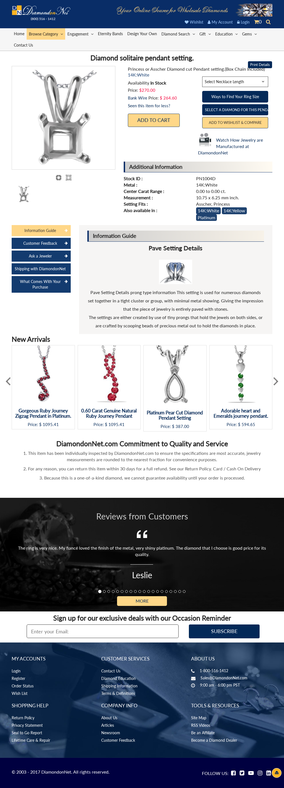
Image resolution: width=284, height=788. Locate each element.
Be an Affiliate (203, 732)
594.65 (248, 424)
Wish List (19, 693)
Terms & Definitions (118, 693)
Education (224, 34)
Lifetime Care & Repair (31, 740)
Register (18, 678)
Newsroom (110, 732)
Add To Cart (153, 120)
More (142, 600)
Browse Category (44, 34)
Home (19, 33)
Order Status (23, 686)
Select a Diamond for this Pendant (236, 110)
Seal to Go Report (27, 732)
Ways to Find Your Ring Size (235, 96)
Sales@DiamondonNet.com (224, 677)
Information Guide (40, 230)
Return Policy (23, 717)
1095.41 (51, 424)
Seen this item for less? (149, 105)
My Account (222, 22)
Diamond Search (176, 34)
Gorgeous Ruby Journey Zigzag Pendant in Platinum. (43, 413)
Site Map (198, 717)
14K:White (208, 210)
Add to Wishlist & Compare (235, 122)
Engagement (78, 34)
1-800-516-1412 (214, 670)
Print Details (260, 64)
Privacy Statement (27, 725)
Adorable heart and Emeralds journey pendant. (241, 413)
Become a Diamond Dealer (214, 740)
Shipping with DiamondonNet (40, 268)
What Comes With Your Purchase (40, 284)
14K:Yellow (234, 210)
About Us (109, 717)
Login (245, 22)
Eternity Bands (110, 33)
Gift (203, 34)
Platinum (206, 217)
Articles (107, 725)
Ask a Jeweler (40, 256)
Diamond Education (118, 678)
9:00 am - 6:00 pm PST (220, 685)
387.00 (182, 426)
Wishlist (196, 22)
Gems (247, 34)
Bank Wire (137, 97)
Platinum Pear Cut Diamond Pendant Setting (175, 415)
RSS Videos (200, 725)
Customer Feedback (40, 243)
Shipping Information (119, 686)
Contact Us (23, 45)
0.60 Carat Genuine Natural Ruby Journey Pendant (109, 413)
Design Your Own (142, 33)
